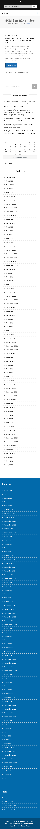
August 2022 (10, 361)
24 (25, 152)
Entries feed (8, 802)
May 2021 (9, 419)
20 (6, 152)
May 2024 (9, 281)
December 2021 (11, 392)
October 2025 (11, 215)
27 (6, 154)
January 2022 (11, 388)
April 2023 (9, 330)
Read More (12, 65)
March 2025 (10, 242)
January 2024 (11, 296)
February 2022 (11, 384)
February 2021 (11, 430)
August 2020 (10, 453)
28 (11, 154)
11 (29, 147)
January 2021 (10, 434)
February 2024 (11, 292)
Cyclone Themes (25, 826)
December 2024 (12, 254)
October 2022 (11, 353)
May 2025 (9, 235)
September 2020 (12, 449)
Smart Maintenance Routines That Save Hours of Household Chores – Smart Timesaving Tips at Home (20, 104)
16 (20, 149)
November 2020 (12, 442)
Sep (22, 23)
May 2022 (9, 373)
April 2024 (9, 284)
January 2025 (11, 250)
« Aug (5, 163)
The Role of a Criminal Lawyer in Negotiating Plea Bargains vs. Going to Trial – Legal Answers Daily (18, 112)
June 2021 (9, 415)
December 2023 (12, 300)
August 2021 (10, 407)
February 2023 (11, 338)
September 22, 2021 (11, 35)
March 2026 (10, 196)
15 (15, 149)
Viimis (23, 821)
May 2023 (9, 327)
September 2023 (12, 311)
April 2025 (9, 238)
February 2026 (11, 200)
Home (9, 23)
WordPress (28, 823)
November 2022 (12, 350)
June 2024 (10, 277)
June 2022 (10, 369)
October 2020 (11, 446)
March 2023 (10, 334)
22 (15, 152)
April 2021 (9, 422)
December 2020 (12, 438)
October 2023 (11, 307)
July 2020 (9, 457)
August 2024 (10, 269)
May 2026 (9, 189)
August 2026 (10, 177)
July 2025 (9, 227)
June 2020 (10, 461)
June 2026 (10, 185)
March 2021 (10, 426)
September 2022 (12, 357)
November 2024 (12, 258)
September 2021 (12, 403)
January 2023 (11, 342)
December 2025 (12, 208)
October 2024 (11, 261)
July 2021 (9, 411)
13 (6, 149)
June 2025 (10, 231)
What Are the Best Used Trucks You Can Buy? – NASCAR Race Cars (19, 41)
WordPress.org (9, 809)
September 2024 (12, 265)
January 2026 (11, 204)
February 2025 (11, 246)
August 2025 (10, 223)
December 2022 (12, 346)
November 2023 (12, 304)
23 (20, 152)
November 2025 (12, 212)
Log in (6, 798)
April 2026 (9, 192)
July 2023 (9, 319)
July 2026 (9, 181)
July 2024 (9, 273)
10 (25, 147)
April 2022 (9, 376)
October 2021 (11, 400)
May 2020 (9, 465)
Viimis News (12, 72)
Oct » (11, 163)
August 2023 (10, 315)
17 (25, 149)
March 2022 (10, 380)
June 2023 (10, 323)
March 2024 (10, 288)
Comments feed (10, 805)
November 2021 (11, 396)
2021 (16, 23)
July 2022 (9, 365)
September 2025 (12, 219)
